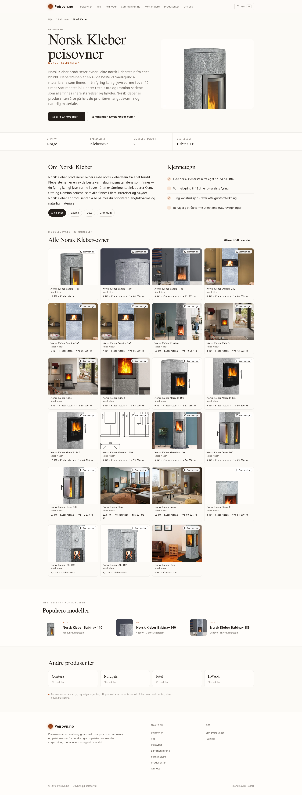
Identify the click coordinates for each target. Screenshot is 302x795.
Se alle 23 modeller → (66, 116)
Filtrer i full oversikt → (239, 240)
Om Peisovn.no (215, 732)
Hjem (51, 19)
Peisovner (86, 6)
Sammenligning (130, 6)
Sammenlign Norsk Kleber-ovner (113, 116)
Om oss (188, 6)
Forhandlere (152, 6)
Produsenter (171, 6)
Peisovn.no (64, 6)
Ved (98, 6)
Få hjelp (210, 738)
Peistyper (111, 6)
